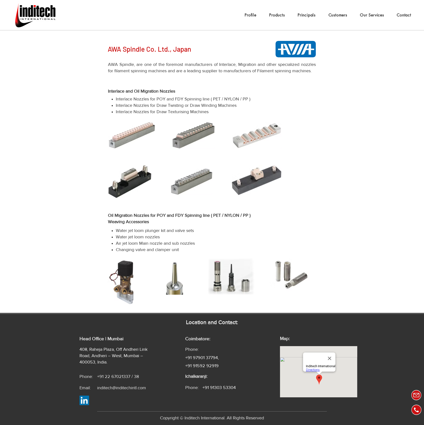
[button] (306, 15)
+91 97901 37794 (201, 357)
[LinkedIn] (84, 400)
